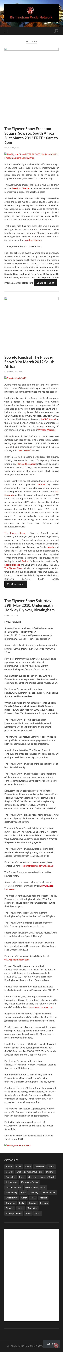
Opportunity (11, 1197)
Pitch (33, 1197)
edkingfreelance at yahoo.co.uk (37, 865)
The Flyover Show (14, 533)
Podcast (43, 1197)
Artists (9, 1166)
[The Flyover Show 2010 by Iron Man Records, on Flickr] (17, 1145)
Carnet (51, 1166)
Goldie (41, 484)
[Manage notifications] (56, 1345)
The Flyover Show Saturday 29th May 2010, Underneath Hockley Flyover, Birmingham (29, 605)
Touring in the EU (14, 1213)
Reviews (44, 1203)
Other (24, 1197)
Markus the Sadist (26, 463)
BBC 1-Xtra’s (25, 450)
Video (28, 1213)
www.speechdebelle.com (16, 959)
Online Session (48, 1192)
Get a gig (32, 1177)
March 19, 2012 (12, 148)
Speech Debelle (12, 564)
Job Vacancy (11, 1182)
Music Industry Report (35, 1187)
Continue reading (45, 282)
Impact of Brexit (47, 1177)
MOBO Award (48, 419)
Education (10, 1177)
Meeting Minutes (13, 1187)
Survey (20, 1208)
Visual (38, 1213)
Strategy (9, 1208)
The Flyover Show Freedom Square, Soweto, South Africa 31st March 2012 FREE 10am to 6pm (31, 135)
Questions (10, 1203)
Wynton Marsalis (47, 429)
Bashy (25, 561)
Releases (32, 1203)
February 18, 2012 (13, 372)
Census (9, 1171)
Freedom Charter (20, 188)
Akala (51, 547)
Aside (18, 1166)
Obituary (34, 1192)
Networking (11, 1192)
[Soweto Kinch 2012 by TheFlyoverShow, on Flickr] (15, 378)
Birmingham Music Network (31, 1346)
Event (21, 1177)
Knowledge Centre (29, 1182)
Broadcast (39, 1166)
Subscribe (52, 1343)
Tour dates (32, 1208)
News (23, 1192)
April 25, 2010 (11, 615)
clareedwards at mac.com (40, 1007)
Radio (21, 1203)
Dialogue (50, 1171)
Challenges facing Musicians (29, 1171)
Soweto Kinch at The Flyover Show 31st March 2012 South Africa (29, 362)
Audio (28, 1166)
